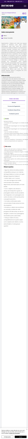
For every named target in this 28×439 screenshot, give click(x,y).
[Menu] (25, 5)
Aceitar (20, 437)
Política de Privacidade (14, 433)
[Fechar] (26, 430)
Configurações (7, 437)
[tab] (14, 99)
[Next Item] (23, 22)
